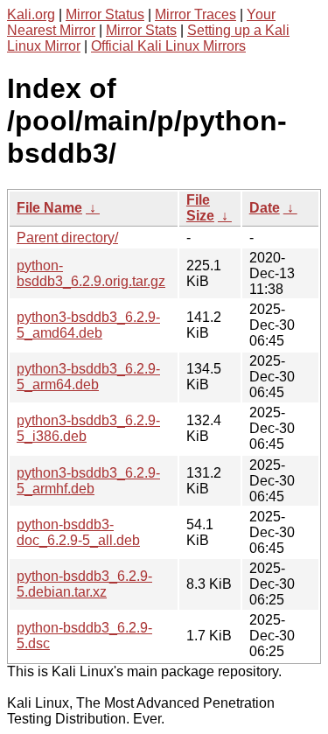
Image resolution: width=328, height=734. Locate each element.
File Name (49, 207)
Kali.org (31, 14)
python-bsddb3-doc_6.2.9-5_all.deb (78, 532)
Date (264, 207)
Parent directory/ (67, 237)
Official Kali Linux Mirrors (168, 45)
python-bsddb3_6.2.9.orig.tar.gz (91, 273)
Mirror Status (105, 14)
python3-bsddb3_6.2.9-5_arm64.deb (88, 376)
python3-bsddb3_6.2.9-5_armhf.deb (88, 480)
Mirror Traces (195, 14)
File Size (200, 207)
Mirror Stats (141, 30)
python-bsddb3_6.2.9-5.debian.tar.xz (84, 584)
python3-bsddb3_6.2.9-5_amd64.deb (88, 325)
